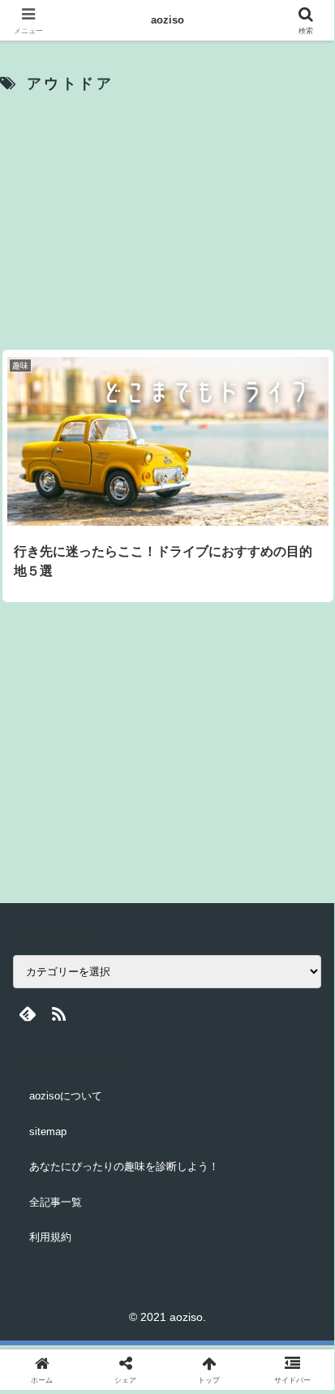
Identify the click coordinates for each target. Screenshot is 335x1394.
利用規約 (50, 1237)
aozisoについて (65, 1096)
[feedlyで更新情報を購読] (27, 1014)
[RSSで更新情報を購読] (59, 1014)
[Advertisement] (167, 222)
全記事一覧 (55, 1202)
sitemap (48, 1131)
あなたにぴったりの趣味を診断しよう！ (124, 1166)
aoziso (167, 20)
